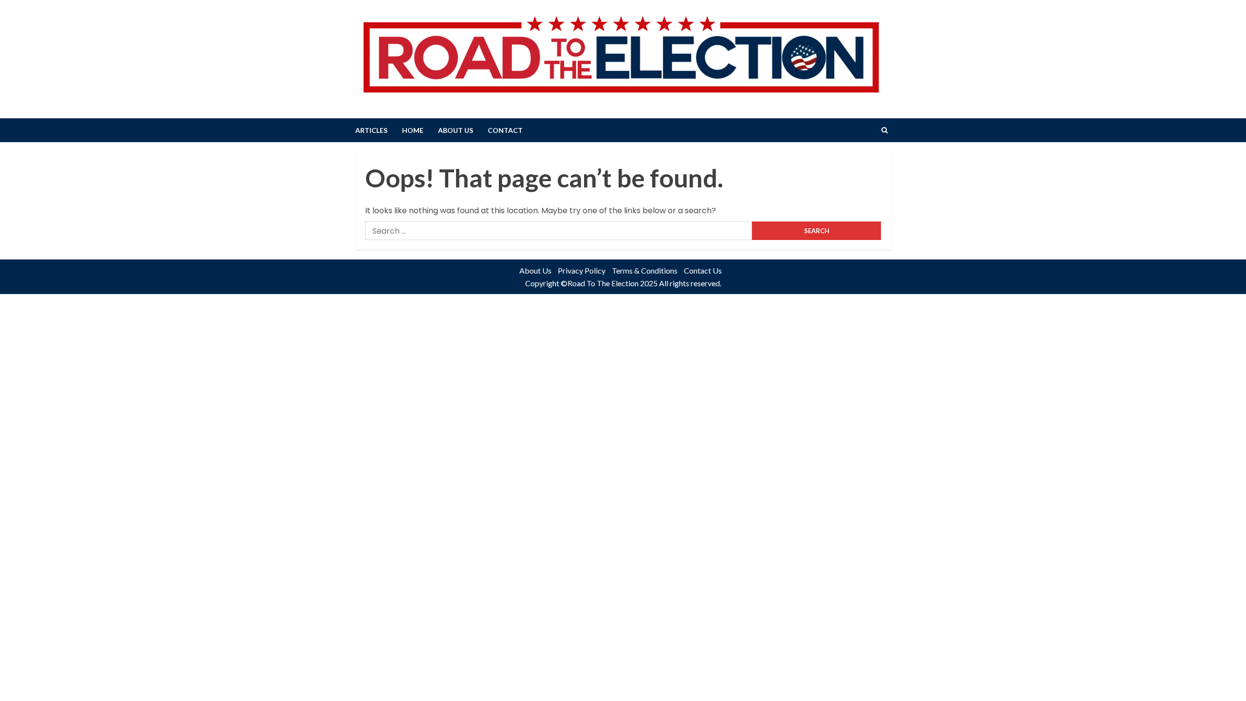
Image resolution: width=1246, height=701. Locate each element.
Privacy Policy (581, 270)
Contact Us (703, 270)
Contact (505, 130)
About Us (455, 130)
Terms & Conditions (645, 270)
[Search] (885, 130)
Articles (371, 130)
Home (412, 130)
